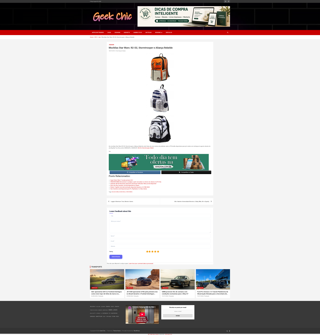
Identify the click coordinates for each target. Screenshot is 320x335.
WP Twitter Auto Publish (153, 334)
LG (101, 313)
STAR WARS (129, 192)
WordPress (137, 331)
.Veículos (169, 32)
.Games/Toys (137, 32)
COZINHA (103, 306)
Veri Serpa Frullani (121, 51)
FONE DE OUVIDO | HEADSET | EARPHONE (99, 310)
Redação (101, 296)
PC (109, 313)
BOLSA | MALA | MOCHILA (118, 192)
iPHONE (98, 313)
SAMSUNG (92, 316)
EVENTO (112, 306)
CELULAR (98, 306)
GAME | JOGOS (112, 310)
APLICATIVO (93, 306)
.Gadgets (127, 32)
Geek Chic (102, 331)
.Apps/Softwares (98, 32)
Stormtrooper (146, 148)
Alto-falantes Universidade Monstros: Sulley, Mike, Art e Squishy (191, 201)
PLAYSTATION (114, 313)
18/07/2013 (112, 51)
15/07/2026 (165, 296)
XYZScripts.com (168, 334)
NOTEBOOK (105, 313)
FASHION (117, 306)
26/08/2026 (94, 296)
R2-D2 (140, 148)
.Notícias (148, 32)
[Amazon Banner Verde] (159, 155)
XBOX (117, 316)
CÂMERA (108, 306)
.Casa (109, 32)
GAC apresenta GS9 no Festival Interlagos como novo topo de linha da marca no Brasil (106, 294)
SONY (104, 316)
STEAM (113, 316)
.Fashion (117, 32)
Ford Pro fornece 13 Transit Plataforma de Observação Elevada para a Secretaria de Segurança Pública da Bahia (212, 294)
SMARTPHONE (99, 316)
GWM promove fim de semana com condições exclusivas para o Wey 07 (175, 293)
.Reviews (158, 32)
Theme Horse (117, 331)
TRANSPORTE (96, 267)
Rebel (151, 148)
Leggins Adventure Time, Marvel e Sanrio (122, 201)
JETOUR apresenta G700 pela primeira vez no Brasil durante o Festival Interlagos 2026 (142, 294)
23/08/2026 (130, 296)
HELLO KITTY (93, 313)
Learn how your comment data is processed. (141, 263)
